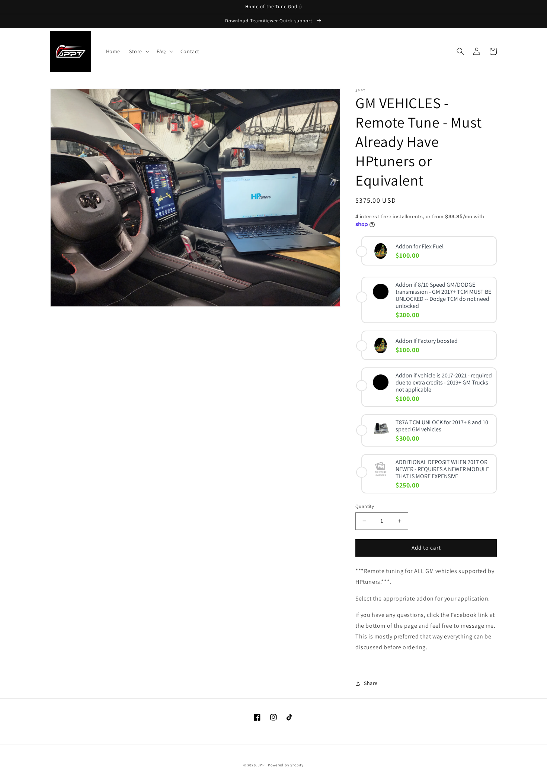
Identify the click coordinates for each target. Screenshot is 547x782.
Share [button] (371, 683)
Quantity (364, 506)
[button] (138, 51)
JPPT (262, 765)
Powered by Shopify (286, 765)
